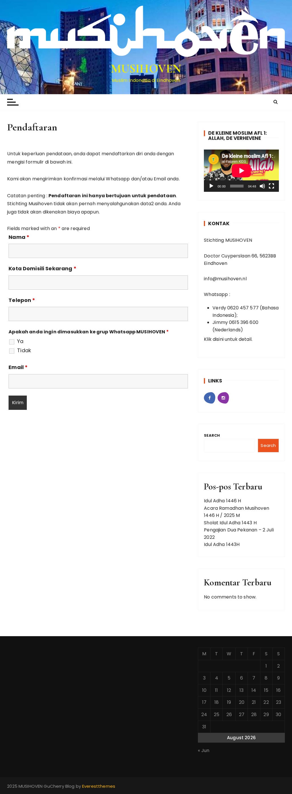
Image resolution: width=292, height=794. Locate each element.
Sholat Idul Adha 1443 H (230, 522)
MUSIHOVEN (146, 68)
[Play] (211, 186)
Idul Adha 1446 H (222, 500)
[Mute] (262, 186)
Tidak (24, 350)
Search (212, 435)
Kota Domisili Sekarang (42, 268)
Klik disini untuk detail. (228, 339)
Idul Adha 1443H (222, 544)
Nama (19, 237)
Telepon (22, 300)
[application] (241, 171)
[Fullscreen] (271, 186)
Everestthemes (98, 786)
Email (18, 367)
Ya (20, 341)
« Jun (203, 750)
